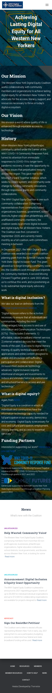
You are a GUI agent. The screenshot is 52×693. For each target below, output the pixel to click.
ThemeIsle (35, 686)
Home (12, 666)
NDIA (17, 400)
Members (38, 666)
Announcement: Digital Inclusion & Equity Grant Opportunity (25, 581)
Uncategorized (11, 528)
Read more (9, 556)
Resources (24, 666)
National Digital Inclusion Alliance (19, 307)
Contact (26, 680)
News (44, 673)
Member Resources (13, 673)
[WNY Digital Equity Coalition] (13, 4)
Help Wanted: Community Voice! (25, 533)
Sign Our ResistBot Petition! (22, 623)
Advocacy (8, 618)
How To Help (32, 673)
